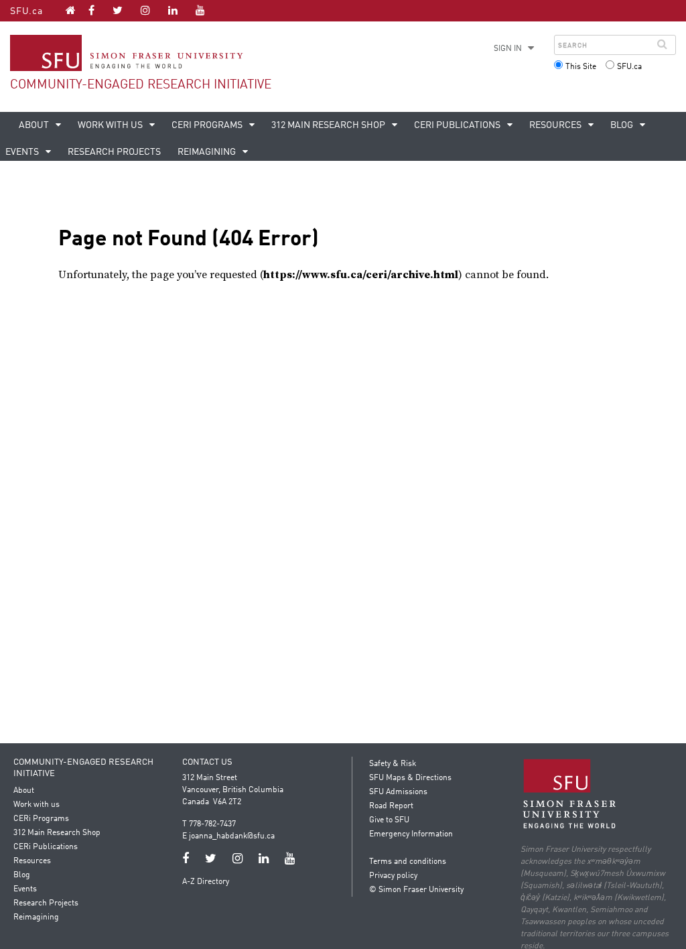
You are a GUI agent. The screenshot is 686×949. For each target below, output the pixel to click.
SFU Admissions (398, 792)
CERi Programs (208, 125)
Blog (622, 125)
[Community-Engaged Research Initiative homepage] (71, 10)
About (35, 125)
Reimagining (208, 152)
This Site (580, 67)
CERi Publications (458, 125)
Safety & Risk (392, 764)
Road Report (391, 806)
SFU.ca (26, 11)
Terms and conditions (407, 862)
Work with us (111, 125)
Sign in (508, 49)
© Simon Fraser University (416, 890)
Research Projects (114, 152)
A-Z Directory (205, 882)
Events (25, 889)
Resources (556, 125)
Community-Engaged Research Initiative (140, 84)
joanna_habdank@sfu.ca (232, 836)
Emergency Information (411, 834)
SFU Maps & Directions (410, 778)
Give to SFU (389, 820)
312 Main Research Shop (329, 125)
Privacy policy (393, 876)
